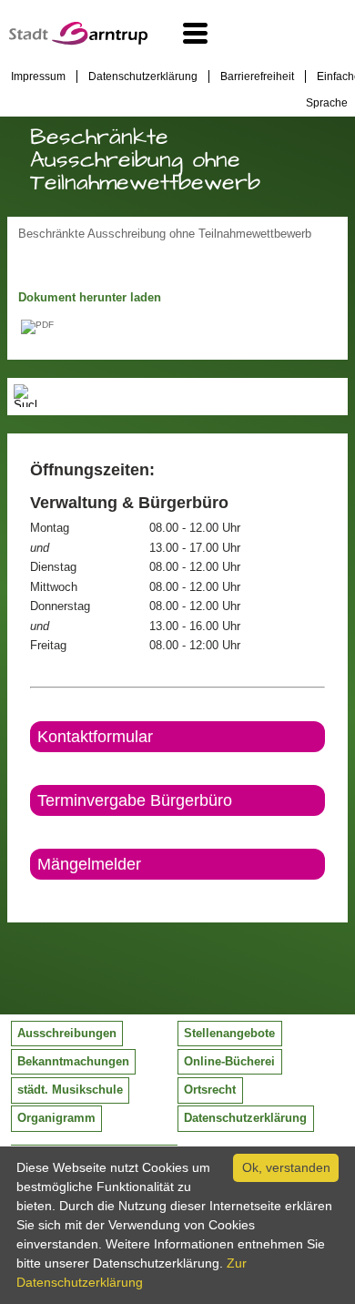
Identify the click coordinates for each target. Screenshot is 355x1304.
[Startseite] (78, 41)
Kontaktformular (95, 736)
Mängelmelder (89, 864)
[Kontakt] (31, 895)
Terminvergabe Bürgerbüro (134, 800)
